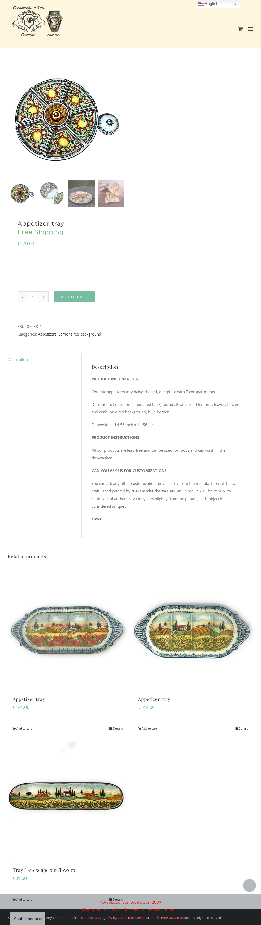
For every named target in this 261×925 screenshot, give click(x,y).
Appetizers (47, 334)
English (211, 4)
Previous (13, 119)
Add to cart (74, 296)
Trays (96, 518)
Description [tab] (18, 359)
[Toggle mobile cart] (240, 29)
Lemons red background (79, 334)
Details (118, 728)
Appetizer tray (29, 699)
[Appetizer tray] (68, 630)
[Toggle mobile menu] (250, 29)
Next (120, 119)
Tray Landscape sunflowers (44, 870)
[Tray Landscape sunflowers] (68, 801)
